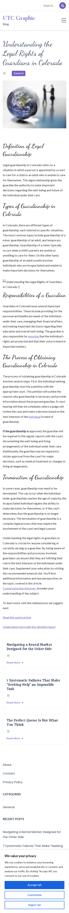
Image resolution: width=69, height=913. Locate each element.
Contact (9, 773)
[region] (34, 881)
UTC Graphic (19, 18)
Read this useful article (17, 617)
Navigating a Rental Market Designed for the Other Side (29, 646)
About (7, 765)
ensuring (33, 336)
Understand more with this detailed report (29, 627)
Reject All (34, 905)
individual (35, 416)
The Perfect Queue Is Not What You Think (32, 722)
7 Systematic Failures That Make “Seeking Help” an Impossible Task (33, 684)
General (19, 73)
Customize (34, 895)
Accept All (34, 885)
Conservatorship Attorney (19, 588)
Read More (14, 662)
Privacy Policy (13, 782)
